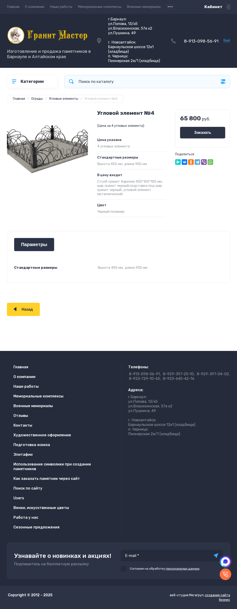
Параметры (34, 244)
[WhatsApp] (210, 162)
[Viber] (204, 162)
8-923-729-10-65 (144, 378)
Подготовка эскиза (31, 445)
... (170, 6)
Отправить (216, 555)
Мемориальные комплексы (99, 7)
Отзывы (20, 415)
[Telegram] (197, 162)
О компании (34, 7)
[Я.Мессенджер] (178, 162)
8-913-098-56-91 (201, 41)
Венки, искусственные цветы (41, 508)
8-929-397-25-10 (178, 374)
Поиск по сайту (27, 488)
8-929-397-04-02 (213, 374)
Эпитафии (23, 454)
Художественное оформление (42, 435)
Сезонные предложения (36, 527)
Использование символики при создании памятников (52, 466)
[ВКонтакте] (184, 162)
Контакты (22, 425)
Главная (13, 7)
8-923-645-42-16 (178, 378)
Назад (27, 309)
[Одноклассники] (191, 162)
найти (71, 81)
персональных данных (183, 568)
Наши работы (61, 7)
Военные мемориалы (144, 7)
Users (18, 498)
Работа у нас (25, 517)
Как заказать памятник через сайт (46, 478)
